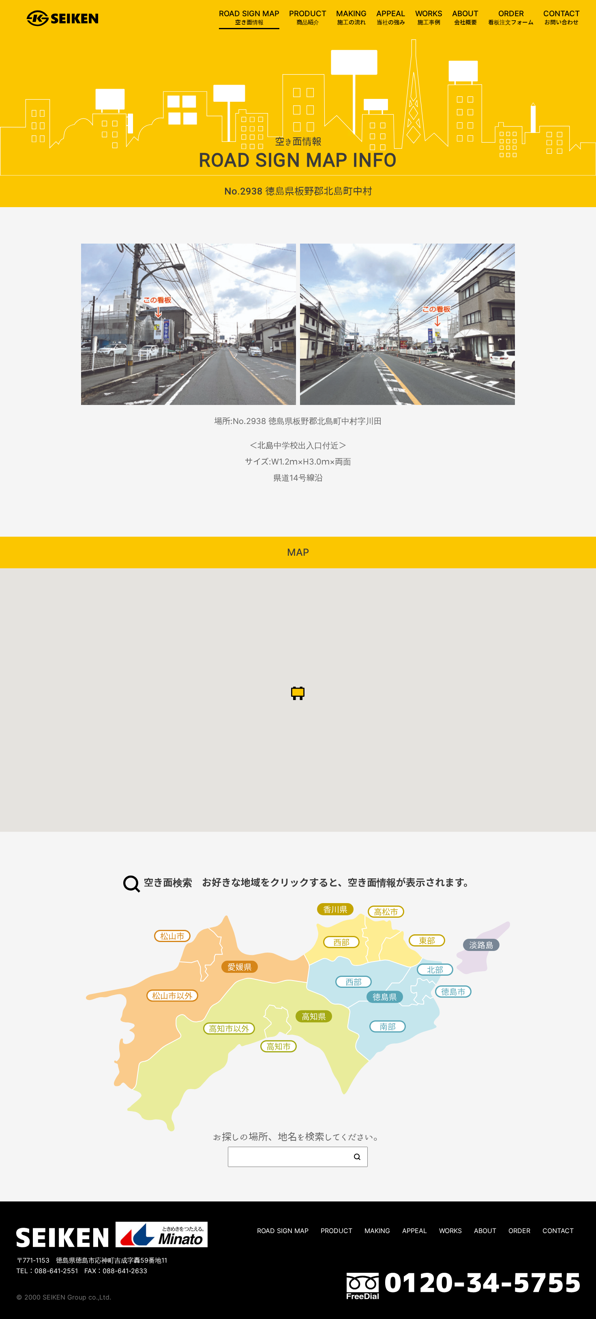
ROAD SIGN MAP (283, 1231)
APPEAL (414, 1231)
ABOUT (485, 1231)
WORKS (450, 1231)
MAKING (377, 1231)
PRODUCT (336, 1231)
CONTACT (558, 1231)
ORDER (519, 1231)
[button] (297, 693)
